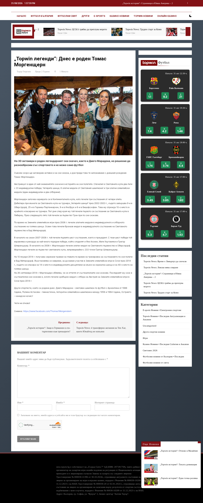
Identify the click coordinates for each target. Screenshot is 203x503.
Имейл (60, 402)
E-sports (99, 16)
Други (85, 16)
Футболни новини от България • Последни (163, 356)
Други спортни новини (154, 332)
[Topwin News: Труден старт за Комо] (82, 33)
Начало (21, 16)
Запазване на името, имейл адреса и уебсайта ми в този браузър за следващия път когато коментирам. (71, 415)
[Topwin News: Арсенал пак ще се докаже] (137, 33)
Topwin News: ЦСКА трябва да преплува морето (149, 3)
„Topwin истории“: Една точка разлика (179, 478)
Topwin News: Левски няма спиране (161, 267)
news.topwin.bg (63, 467)
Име (20, 402)
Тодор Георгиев (24, 71)
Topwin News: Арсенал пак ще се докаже (166, 29)
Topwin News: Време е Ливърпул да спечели (165, 261)
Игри (145, 338)
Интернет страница (104, 402)
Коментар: (23, 365)
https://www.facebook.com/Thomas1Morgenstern (47, 311)
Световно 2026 (150, 350)
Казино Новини (119, 16)
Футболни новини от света (156, 362)
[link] (165, 86)
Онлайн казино (167, 16)
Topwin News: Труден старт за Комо (109, 29)
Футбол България (42, 16)
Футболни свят (67, 16)
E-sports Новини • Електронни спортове (162, 310)
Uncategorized (149, 326)
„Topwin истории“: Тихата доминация (178, 464)
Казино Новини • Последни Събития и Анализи (166, 344)
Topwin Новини (143, 16)
